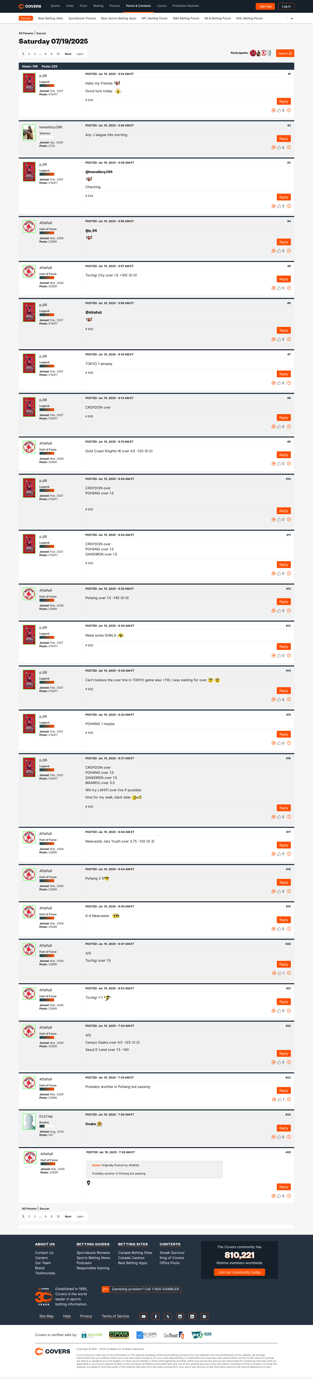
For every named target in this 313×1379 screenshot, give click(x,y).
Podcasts (84, 1263)
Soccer (41, 33)
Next (68, 54)
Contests (170, 1244)
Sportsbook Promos (82, 18)
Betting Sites (133, 1244)
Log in (286, 6)
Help (67, 1316)
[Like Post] (279, 110)
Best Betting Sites (50, 18)
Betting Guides (93, 1244)
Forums (26, 18)
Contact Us (44, 1252)
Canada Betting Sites (135, 1252)
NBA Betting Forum (186, 18)
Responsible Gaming (93, 1268)
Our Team (43, 1263)
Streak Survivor (172, 1252)
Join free (265, 6)
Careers (41, 1258)
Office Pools (169, 1263)
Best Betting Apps (132, 1263)
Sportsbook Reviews (93, 1252)
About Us (45, 1244)
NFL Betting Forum (155, 18)
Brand (40, 1268)
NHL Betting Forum (249, 18)
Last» (80, 54)
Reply (283, 101)
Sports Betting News (93, 1258)
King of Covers (172, 1258)
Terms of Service (115, 1316)
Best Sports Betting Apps (118, 18)
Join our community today (239, 1272)
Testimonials (45, 1273)
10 (58, 54)
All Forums (26, 33)
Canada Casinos (131, 1258)
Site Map (46, 1316)
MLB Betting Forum (218, 18)
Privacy (86, 1316)
